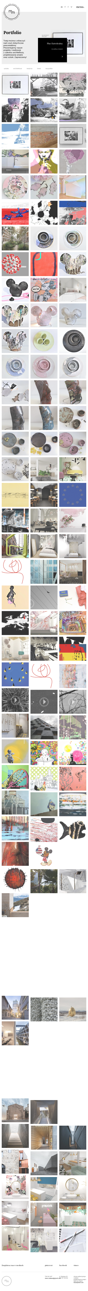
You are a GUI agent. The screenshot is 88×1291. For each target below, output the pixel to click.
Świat (39, 69)
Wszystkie (49, 69)
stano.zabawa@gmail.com (53, 1278)
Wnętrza (29, 69)
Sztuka (6, 69)
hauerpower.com (78, 1282)
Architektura (17, 69)
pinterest (49, 1265)
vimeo (76, 1265)
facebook (63, 1265)
